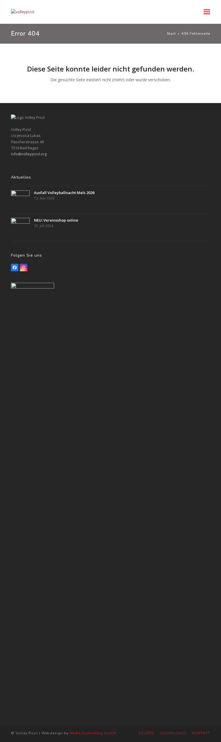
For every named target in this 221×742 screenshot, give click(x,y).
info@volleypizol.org (29, 153)
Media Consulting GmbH (93, 733)
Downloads (173, 733)
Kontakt (201, 733)
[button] (207, 11)
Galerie (146, 733)
